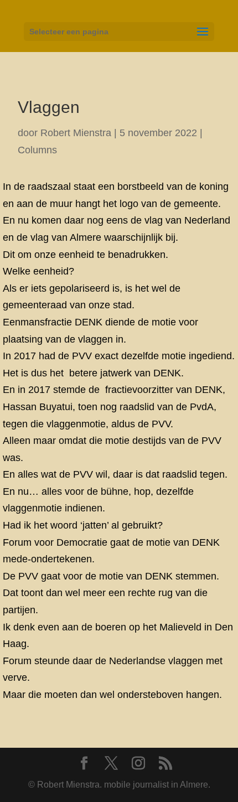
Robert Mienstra (75, 132)
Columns (37, 150)
